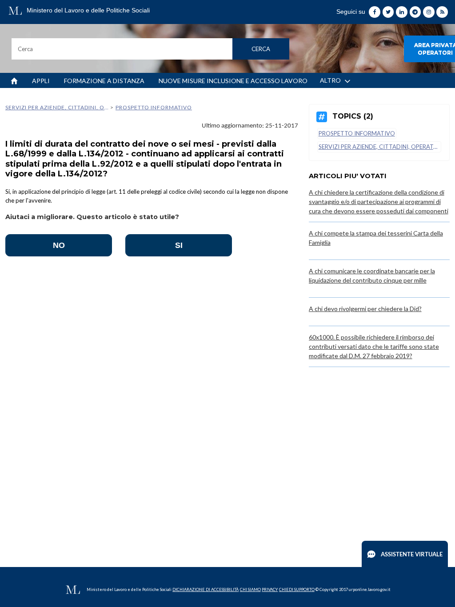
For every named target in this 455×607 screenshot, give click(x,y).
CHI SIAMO (250, 589)
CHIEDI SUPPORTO (297, 589)
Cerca (260, 48)
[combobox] (150, 49)
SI (179, 245)
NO (59, 245)
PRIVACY (270, 589)
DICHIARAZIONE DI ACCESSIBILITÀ (205, 589)
